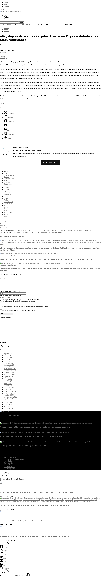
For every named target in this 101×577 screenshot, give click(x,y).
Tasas (5, 211)
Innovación (9, 467)
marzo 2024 (8, 408)
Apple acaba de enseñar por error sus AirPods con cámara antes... (31, 436)
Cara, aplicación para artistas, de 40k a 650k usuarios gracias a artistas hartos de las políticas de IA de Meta (50, 231)
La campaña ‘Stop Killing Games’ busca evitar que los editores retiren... (34, 521)
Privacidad (14, 479)
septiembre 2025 (10, 374)
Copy (23, 576)
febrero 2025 (9, 388)
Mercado (8, 465)
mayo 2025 (8, 382)
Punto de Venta (8, 202)
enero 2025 (8, 389)
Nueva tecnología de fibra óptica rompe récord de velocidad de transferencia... (38, 492)
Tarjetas (6, 209)
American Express (9, 178)
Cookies (21, 479)
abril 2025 (8, 384)
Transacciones (8, 212)
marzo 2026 (8, 363)
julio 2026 (7, 356)
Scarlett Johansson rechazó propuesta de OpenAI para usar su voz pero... (35, 536)
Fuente (2, 103)
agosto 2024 (8, 399)
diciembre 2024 (10, 391)
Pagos (6, 198)
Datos (2, 244)
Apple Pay (7, 182)
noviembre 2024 (10, 393)
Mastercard (7, 194)
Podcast (7, 4)
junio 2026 (8, 357)
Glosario (7, 6)
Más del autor (19, 236)
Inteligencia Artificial (8, 255)
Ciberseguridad (11, 469)
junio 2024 (8, 403)
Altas (5, 173)
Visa (5, 216)
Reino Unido (8, 203)
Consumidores (8, 186)
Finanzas (6, 29)
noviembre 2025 (10, 371)
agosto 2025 (8, 376)
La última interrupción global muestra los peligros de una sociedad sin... (35, 505)
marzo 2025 (8, 386)
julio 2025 (7, 378)
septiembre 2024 (10, 397)
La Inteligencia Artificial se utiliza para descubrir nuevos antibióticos (37, 232)
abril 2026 (8, 361)
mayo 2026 (8, 359)
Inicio (6, 2)
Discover (7, 189)
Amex (6, 180)
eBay (5, 191)
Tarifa (6, 205)
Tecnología (6, 31)
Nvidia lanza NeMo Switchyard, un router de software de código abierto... (35, 427)
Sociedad (8, 461)
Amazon (6, 177)
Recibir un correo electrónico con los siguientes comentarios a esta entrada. (25, 306)
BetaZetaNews (5, 47)
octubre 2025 (9, 372)
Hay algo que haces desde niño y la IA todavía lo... (24, 446)
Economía (8, 24)
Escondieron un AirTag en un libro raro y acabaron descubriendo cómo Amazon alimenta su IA (46, 259)
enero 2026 (8, 367)
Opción (6, 196)
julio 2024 (7, 401)
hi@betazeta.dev (13, 415)
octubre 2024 (9, 395)
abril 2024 (8, 406)
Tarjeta (6, 207)
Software (9, 463)
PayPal (6, 200)
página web (70, 82)
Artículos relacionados (7, 236)
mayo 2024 (8, 404)
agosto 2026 (8, 354)
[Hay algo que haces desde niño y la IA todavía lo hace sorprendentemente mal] (47, 442)
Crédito (6, 187)
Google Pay (7, 193)
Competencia (8, 184)
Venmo (6, 214)
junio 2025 (8, 380)
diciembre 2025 (10, 369)
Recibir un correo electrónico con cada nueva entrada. (19, 310)
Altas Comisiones (9, 175)
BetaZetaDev (6, 479)
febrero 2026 (9, 365)
